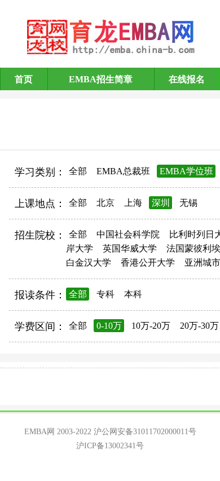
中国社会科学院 (128, 234)
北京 (105, 203)
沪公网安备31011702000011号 (145, 431)
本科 (133, 294)
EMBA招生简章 (101, 79)
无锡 (188, 203)
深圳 (161, 203)
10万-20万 (150, 325)
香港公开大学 (148, 262)
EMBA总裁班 (123, 171)
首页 (24, 79)
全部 (78, 171)
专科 (105, 294)
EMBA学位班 (186, 171)
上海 (133, 203)
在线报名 (187, 79)
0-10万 (109, 325)
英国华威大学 (130, 248)
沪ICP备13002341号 (110, 446)
